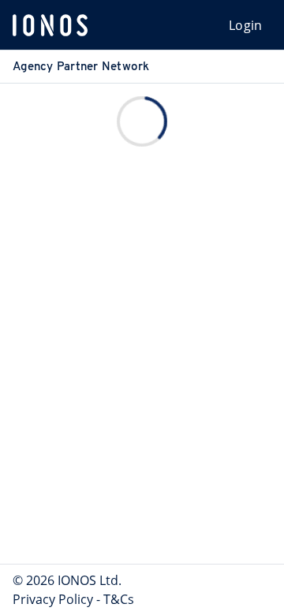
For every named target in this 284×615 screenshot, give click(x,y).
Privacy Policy (53, 599)
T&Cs (118, 599)
